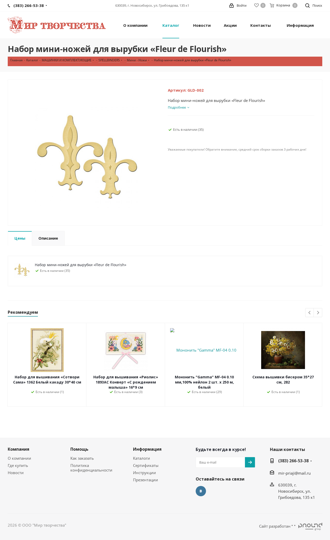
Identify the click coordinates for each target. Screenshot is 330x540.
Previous (310, 312)
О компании (19, 458)
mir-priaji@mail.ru (294, 473)
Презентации (145, 479)
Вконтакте (201, 491)
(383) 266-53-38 (293, 461)
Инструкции (144, 472)
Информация (147, 449)
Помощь (79, 449)
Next (318, 312)
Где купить (18, 465)
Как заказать (82, 458)
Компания (18, 449)
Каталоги (141, 458)
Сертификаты (146, 465)
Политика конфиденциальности (91, 468)
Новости (16, 472)
